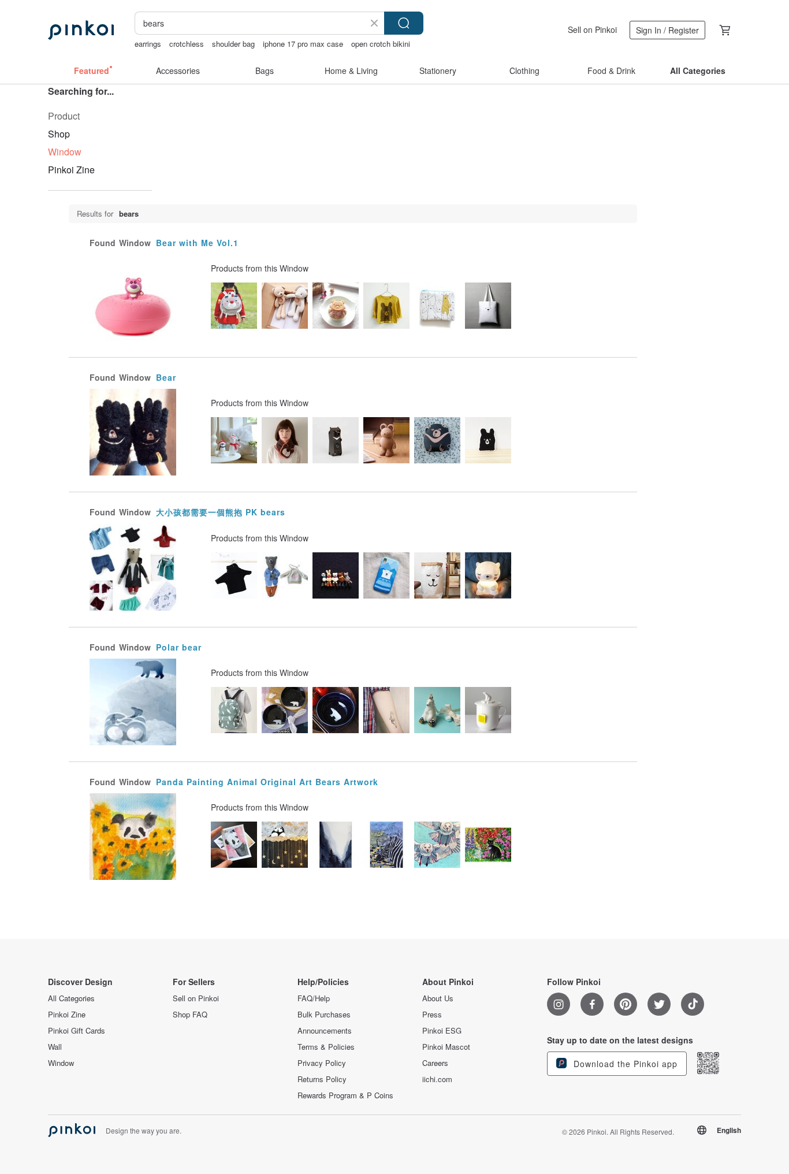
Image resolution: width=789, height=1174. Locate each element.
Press (432, 1014)
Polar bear (179, 647)
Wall (55, 1047)
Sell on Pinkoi (592, 29)
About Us (437, 998)
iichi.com (437, 1079)
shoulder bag (233, 43)
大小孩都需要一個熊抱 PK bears (220, 512)
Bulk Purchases (324, 1014)
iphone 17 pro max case (303, 43)
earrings (148, 43)
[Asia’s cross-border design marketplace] (81, 30)
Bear (166, 377)
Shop (59, 133)
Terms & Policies (326, 1047)
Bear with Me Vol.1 (197, 242)
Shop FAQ (190, 1014)
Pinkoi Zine (71, 169)
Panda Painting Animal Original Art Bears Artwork (267, 781)
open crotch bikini (380, 43)
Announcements (324, 1031)
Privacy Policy (321, 1063)
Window (61, 1063)
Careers (435, 1063)
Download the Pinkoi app (624, 1063)
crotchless (186, 43)
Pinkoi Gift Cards (76, 1031)
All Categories (71, 998)
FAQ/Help (313, 998)
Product (64, 115)
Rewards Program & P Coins (345, 1095)
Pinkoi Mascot (446, 1047)
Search (403, 23)
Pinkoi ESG (442, 1031)
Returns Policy (322, 1079)
